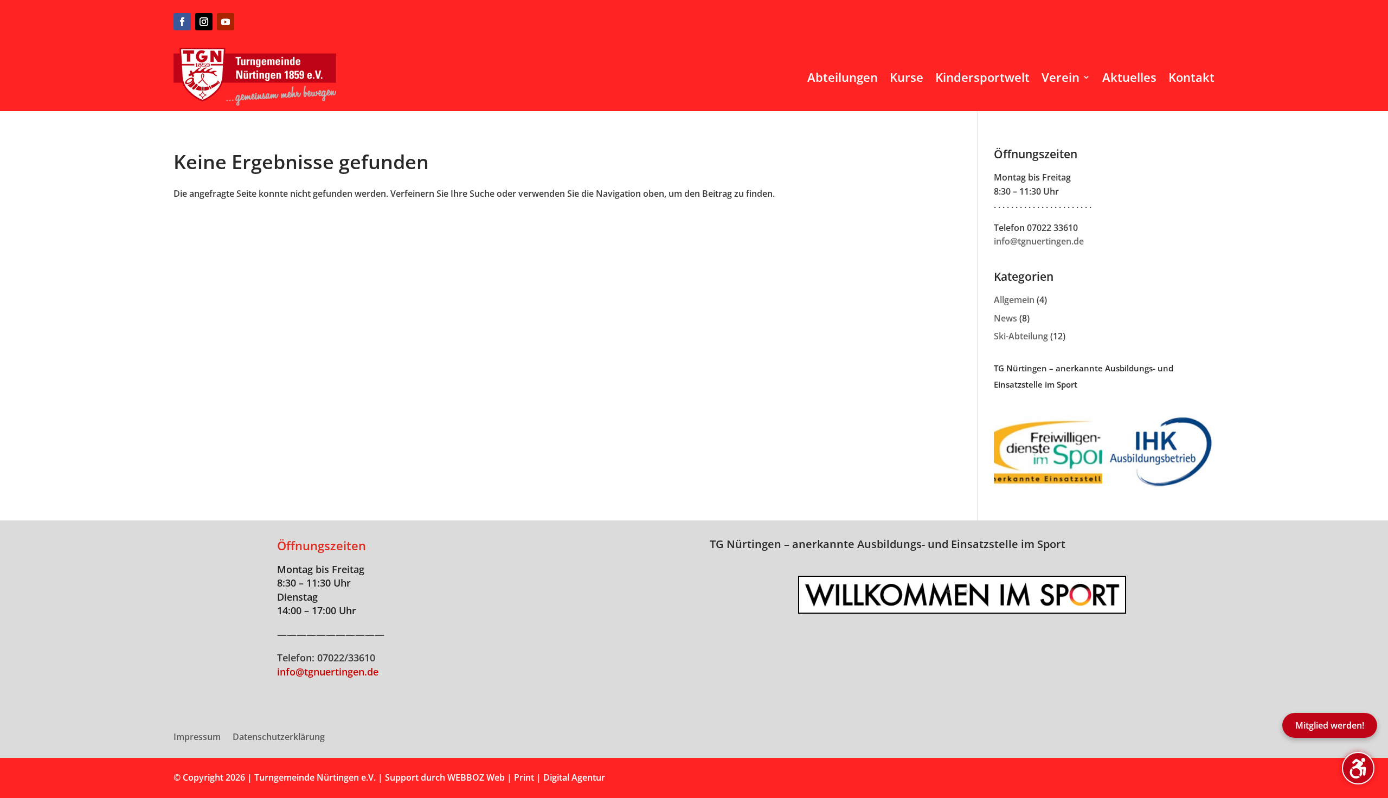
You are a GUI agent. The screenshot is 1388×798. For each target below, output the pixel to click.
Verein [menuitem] (1060, 77)
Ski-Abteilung (1021, 336)
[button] (799, 595)
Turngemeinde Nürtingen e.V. (316, 777)
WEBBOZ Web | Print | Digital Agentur (526, 777)
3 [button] (966, 591)
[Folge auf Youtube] (225, 21)
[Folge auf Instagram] (204, 21)
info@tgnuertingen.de (1039, 241)
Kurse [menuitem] (906, 77)
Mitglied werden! (1329, 725)
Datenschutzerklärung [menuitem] (279, 738)
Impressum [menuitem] (197, 738)
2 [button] (957, 591)
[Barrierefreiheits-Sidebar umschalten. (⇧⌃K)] (1358, 768)
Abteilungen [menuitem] (842, 77)
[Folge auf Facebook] (182, 21)
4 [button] (976, 591)
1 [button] (948, 591)
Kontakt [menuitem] (1191, 77)
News (1005, 318)
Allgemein (1014, 300)
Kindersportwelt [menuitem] (982, 77)
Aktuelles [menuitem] (1129, 77)
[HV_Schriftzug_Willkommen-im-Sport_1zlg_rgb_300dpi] (962, 609)
